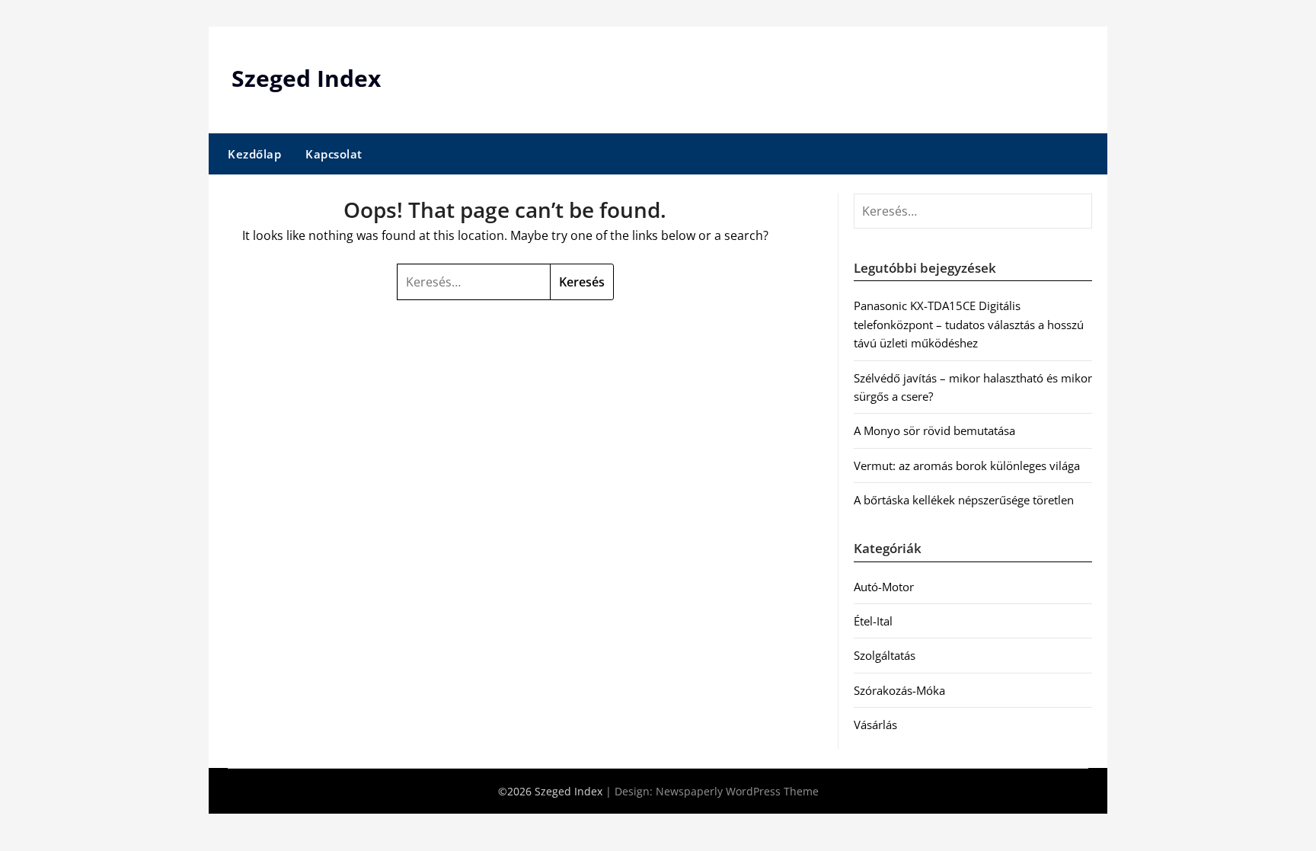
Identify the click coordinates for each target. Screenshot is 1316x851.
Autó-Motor (884, 586)
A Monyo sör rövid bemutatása (934, 430)
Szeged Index (306, 78)
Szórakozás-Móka (899, 690)
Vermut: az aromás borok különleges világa (967, 465)
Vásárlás (875, 724)
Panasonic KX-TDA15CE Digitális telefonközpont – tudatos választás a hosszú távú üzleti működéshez (969, 324)
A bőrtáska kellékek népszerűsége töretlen (964, 499)
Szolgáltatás (884, 655)
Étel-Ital (873, 621)
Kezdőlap (254, 154)
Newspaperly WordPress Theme (737, 791)
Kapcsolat (334, 154)
